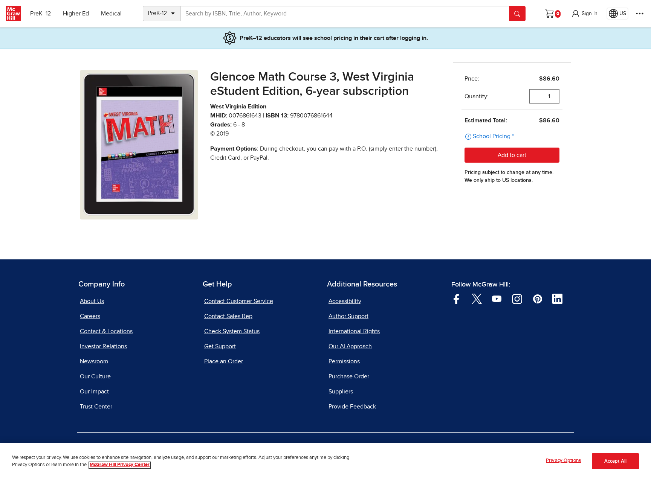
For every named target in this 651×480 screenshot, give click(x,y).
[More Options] (639, 13)
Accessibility (345, 301)
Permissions (344, 361)
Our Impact (94, 392)
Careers (90, 316)
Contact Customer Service (238, 301)
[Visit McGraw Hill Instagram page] (517, 298)
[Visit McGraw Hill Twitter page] (477, 298)
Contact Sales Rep (228, 316)
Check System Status (232, 331)
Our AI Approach (350, 346)
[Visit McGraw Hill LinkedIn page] (557, 298)
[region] (325, 461)
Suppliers (341, 392)
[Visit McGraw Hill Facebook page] (456, 298)
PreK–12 (40, 14)
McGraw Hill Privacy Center (120, 465)
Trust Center (96, 407)
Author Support (348, 316)
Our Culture (95, 376)
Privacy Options (563, 460)
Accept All (615, 461)
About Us (92, 301)
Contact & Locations (106, 331)
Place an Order (223, 361)
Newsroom (94, 361)
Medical (111, 14)
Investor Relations (103, 346)
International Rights (354, 331)
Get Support (220, 346)
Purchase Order (349, 376)
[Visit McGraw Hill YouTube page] (497, 298)
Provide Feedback (352, 407)
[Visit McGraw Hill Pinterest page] (537, 298)
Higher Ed (76, 14)
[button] (584, 13)
